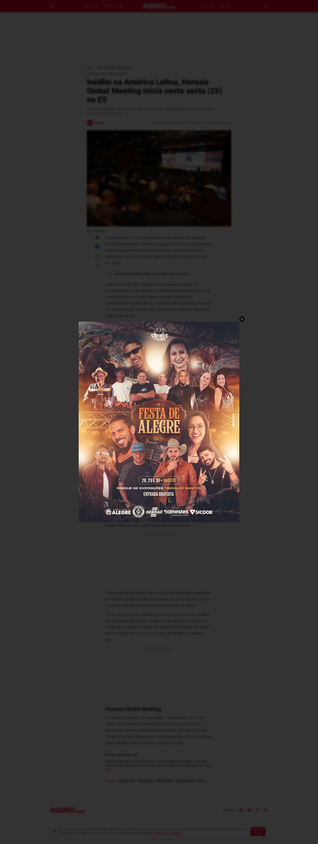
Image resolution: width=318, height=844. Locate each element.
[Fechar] (242, 319)
